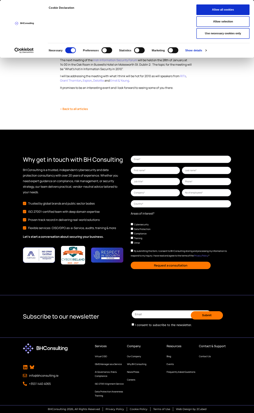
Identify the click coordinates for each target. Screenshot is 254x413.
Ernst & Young (119, 80)
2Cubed (201, 409)
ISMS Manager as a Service (108, 364)
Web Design (184, 409)
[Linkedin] (25, 367)
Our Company (134, 356)
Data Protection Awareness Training (109, 393)
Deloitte (98, 80)
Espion (87, 80)
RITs (183, 76)
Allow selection (223, 21)
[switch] (107, 50)
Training (138, 238)
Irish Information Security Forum (115, 60)
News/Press (133, 371)
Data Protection (142, 229)
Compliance (140, 233)
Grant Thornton (70, 80)
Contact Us (205, 356)
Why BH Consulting (136, 364)
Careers (131, 379)
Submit (207, 315)
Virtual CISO (101, 356)
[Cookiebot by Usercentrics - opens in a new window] (24, 50)
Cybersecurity (141, 224)
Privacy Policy (201, 255)
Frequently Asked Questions (181, 371)
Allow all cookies (223, 9)
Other (137, 242)
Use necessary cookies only (223, 33)
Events (170, 364)
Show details (193, 50)
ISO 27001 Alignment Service (109, 383)
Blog (169, 356)
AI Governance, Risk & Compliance (106, 374)
